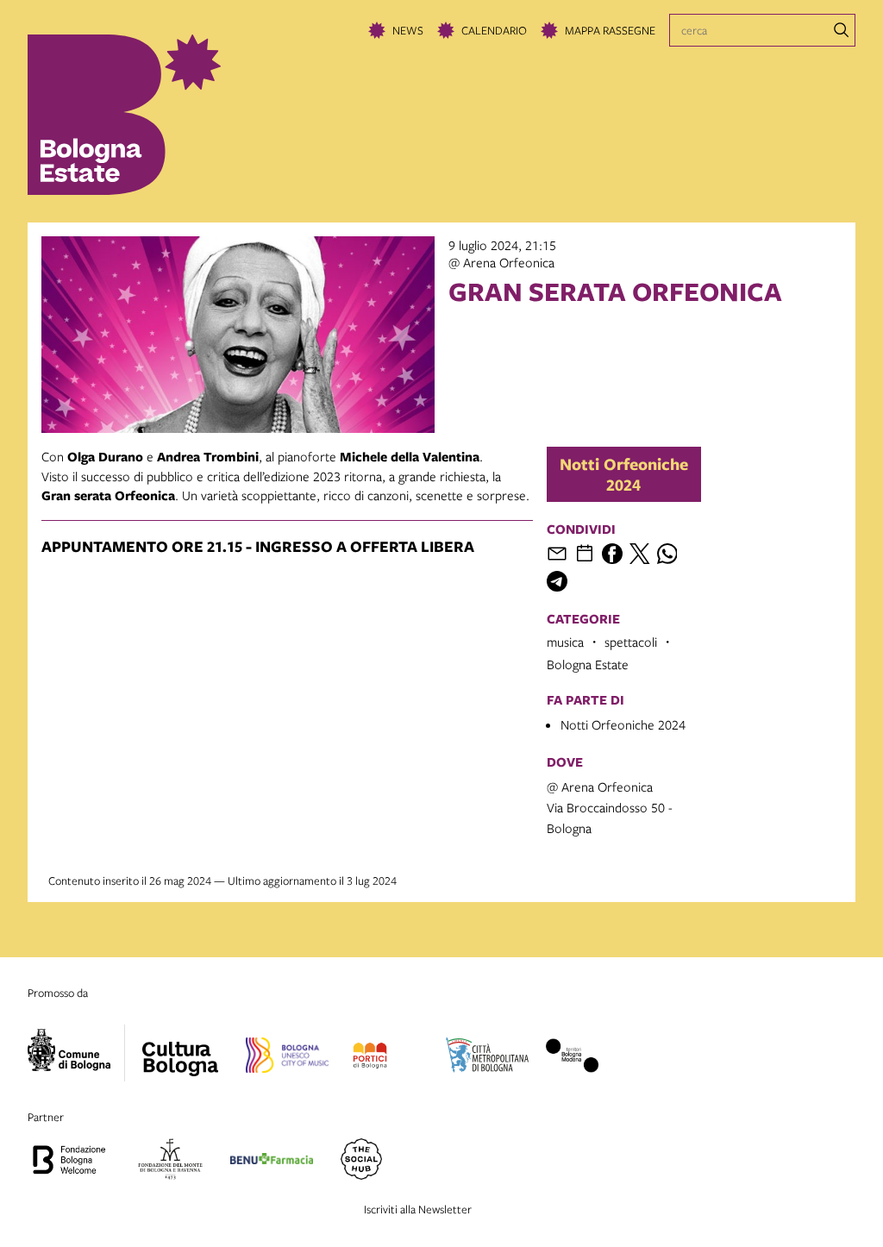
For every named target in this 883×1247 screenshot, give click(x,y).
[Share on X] (639, 553)
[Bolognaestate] (180, 1047)
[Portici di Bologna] (369, 1058)
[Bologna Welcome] (69, 1161)
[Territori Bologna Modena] (572, 1058)
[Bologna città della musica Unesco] (287, 1058)
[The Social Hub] (361, 1161)
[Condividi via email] (557, 553)
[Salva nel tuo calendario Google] (584, 553)
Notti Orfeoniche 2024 (624, 474)
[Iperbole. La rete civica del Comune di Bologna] (76, 1053)
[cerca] (841, 30)
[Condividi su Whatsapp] (667, 553)
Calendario (494, 30)
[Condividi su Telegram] (557, 581)
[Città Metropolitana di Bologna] (487, 1058)
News (407, 30)
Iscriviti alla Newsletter (418, 1209)
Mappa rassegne (610, 30)
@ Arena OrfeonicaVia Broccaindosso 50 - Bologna (610, 807)
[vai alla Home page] (147, 114)
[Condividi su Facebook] (612, 553)
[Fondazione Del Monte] (170, 1161)
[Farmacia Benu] (271, 1161)
